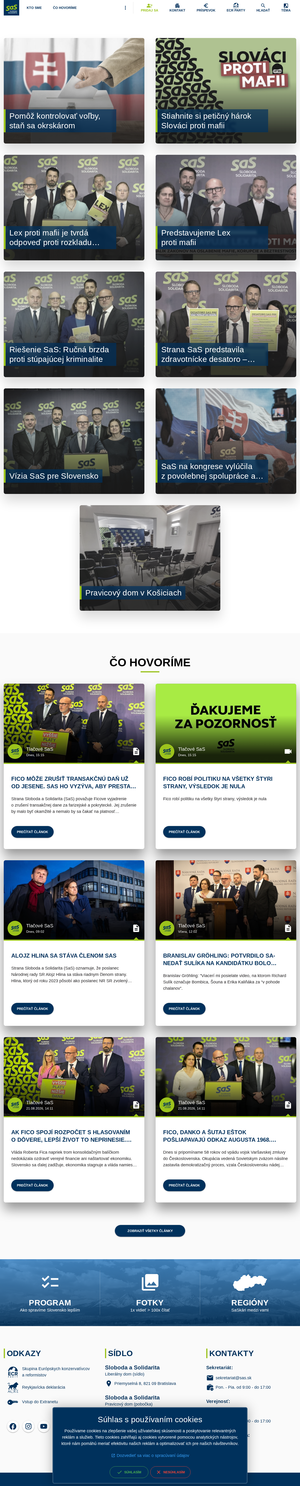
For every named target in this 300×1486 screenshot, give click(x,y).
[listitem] (49, 1372)
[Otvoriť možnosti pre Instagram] (28, 1426)
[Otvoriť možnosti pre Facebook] (13, 1426)
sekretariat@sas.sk (233, 1378)
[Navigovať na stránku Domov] (11, 7)
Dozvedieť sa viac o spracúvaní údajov (153, 1455)
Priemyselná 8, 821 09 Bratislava (145, 1383)
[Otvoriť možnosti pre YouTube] (44, 1426)
